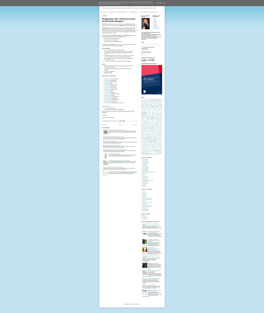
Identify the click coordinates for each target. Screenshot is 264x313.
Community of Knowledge (154, 103)
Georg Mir (106, 90)
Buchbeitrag (145, 101)
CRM (161, 107)
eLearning (157, 110)
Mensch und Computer (157, 129)
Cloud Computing (153, 102)
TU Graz (149, 147)
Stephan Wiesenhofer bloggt (147, 180)
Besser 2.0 (144, 192)
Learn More (159, 3)
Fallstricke (156, 114)
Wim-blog (144, 186)
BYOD (147, 102)
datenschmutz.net (145, 160)
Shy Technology (159, 137)
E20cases (144, 196)
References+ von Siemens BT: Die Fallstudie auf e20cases (154, 291)
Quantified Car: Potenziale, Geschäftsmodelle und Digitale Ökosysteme (153, 240)
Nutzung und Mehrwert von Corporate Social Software (113, 167)
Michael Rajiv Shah (108, 98)
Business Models (159, 101)
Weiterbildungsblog (146, 209)
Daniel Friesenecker (108, 96)
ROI (152, 136)
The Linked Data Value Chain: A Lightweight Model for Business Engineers (123, 171)
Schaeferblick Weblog (146, 205)
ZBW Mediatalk (145, 210)
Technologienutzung (144, 147)
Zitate (147, 154)
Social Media (152, 141)
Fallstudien (143, 115)
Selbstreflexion (143, 137)
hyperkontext (144, 173)
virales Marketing (156, 148)
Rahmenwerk (154, 135)
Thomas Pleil (144, 207)
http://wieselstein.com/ (115, 24)
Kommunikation (152, 125)
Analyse (144, 99)
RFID (150, 136)
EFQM (145, 110)
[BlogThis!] (120, 121)
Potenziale (148, 134)
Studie (146, 146)
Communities (147, 103)
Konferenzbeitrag (144, 126)
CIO (149, 102)
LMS (146, 128)
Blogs (142, 101)
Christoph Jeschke (108, 78)
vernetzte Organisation (145, 148)
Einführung (149, 110)
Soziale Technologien (151, 145)
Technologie (152, 146)
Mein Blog (103, 12)
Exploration (149, 113)
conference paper (148, 104)
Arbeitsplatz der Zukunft (154, 99)
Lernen (161, 126)
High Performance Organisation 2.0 (149, 172)
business (149, 101)
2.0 (141, 99)
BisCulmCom (144, 215)
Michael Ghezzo (107, 102)
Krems (153, 126)
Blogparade (157, 100)
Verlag (161, 147)
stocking (156, 145)
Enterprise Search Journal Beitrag (148, 284)
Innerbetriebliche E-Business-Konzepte (147, 121)
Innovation (156, 121)
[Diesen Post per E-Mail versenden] (119, 121)
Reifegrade (143, 136)
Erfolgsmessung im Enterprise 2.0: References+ (112, 145)
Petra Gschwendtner (108, 99)
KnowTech (143, 125)
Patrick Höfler (144, 179)
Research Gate (156, 28)
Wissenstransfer (159, 153)
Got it (164, 3)
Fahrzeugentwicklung (144, 114)
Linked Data (149, 127)
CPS (159, 107)
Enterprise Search (155, 112)
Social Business (146, 140)
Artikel (161, 99)
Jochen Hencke (107, 84)
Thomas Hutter (145, 218)
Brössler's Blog (145, 159)
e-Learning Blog (145, 163)
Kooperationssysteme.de (147, 199)
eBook (142, 110)
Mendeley (155, 25)
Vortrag (153, 149)
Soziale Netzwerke (144, 145)
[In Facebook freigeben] (123, 121)
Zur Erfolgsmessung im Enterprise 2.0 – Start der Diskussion (114, 149)
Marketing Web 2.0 (155, 128)
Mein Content (111, 12)
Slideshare (156, 26)
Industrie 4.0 (148, 118)
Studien (148, 146)
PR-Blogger (152, 134)
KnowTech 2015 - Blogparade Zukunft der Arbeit (151, 278)
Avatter (143, 191)
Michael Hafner (107, 92)
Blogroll (161, 100)
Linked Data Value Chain (155, 127)
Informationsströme (159, 119)
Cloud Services (159, 102)
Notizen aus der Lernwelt (147, 202)
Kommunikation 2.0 (158, 125)
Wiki (150, 152)
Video (151, 148)
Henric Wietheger (107, 101)
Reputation (147, 136)
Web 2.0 (158, 149)
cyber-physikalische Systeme (151, 108)
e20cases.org (160, 109)
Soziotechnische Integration (147, 206)
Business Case (153, 101)
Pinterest (142, 134)
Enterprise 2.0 (145, 112)
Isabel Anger (106, 83)
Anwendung (148, 99)
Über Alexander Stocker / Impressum (148, 12)
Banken (149, 100)
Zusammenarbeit (156, 154)
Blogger (138, 304)
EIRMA (153, 110)
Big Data (151, 100)
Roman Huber (107, 81)
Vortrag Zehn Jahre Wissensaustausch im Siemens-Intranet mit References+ (154, 248)
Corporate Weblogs (146, 107)
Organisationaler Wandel (145, 133)
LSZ (147, 128)
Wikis (154, 152)
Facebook (153, 113)
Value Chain (157, 147)
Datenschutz (147, 109)
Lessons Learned (144, 127)
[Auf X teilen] (122, 121)
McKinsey (145, 129)
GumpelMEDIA (145, 169)
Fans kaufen (148, 115)
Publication (143, 135)
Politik (145, 134)
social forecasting (144, 141)
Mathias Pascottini (108, 89)
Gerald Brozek (107, 87)
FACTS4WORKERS (159, 113)
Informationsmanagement (150, 119)
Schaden (154, 136)
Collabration (143, 103)
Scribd (155, 19)
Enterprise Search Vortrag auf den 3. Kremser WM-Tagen (119, 160)
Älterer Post (135, 124)
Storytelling (143, 146)
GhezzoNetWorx (145, 167)
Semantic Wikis (154, 137)
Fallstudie (160, 114)
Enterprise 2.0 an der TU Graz (114, 153)
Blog (154, 100)
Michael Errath (145, 176)
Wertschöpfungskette (144, 152)
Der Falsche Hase (145, 162)
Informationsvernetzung (145, 120)
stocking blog (160, 145)
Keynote (154, 122)
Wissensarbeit (159, 152)
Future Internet (156, 115)
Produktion (156, 134)
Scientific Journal (159, 136)
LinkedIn (155, 22)
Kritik (155, 126)
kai (152, 122)
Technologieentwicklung (158, 146)
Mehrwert (149, 129)
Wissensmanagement (146, 153)
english (161, 110)
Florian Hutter (107, 107)
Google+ (155, 21)
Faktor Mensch (151, 114)
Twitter (155, 24)
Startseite (120, 124)
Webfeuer (144, 184)
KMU (157, 122)
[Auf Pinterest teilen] (124, 121)
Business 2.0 (144, 217)
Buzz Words (143, 102)
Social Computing (159, 140)
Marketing (150, 128)
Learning (157, 126)
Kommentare (147, 125)
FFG (151, 115)
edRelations (144, 165)
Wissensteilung (153, 153)
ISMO (143, 174)
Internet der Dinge (147, 122)
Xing (145, 154)
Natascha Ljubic (107, 95)
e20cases (155, 109)
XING (155, 18)
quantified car (148, 135)
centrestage (144, 193)
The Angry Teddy (145, 181)
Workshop (142, 154)
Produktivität (160, 134)
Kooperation (149, 126)
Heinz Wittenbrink (107, 86)
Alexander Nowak (107, 93)
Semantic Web (149, 137)
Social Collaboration (152, 140)
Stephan (103, 31)
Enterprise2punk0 (145, 166)
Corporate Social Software (149, 106)
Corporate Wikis (154, 107)
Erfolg (161, 112)
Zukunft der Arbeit (151, 154)
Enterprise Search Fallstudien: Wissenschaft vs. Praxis (113, 136)
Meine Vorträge (133, 12)
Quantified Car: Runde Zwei (153, 263)
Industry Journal (154, 118)
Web (155, 149)
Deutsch (150, 109)
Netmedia (144, 200)
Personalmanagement (158, 133)
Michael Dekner (107, 80)
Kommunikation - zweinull (147, 198)
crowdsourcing (143, 108)
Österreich (152, 133)
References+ (160, 135)
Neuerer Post (104, 124)
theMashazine (145, 183)
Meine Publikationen (122, 12)
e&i (152, 109)
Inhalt (152, 120)
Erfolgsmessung (144, 113)
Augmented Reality (144, 100)
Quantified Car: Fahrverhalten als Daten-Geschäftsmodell (154, 232)
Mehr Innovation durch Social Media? (110, 140)
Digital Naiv (144, 195)
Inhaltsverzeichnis (159, 120)
